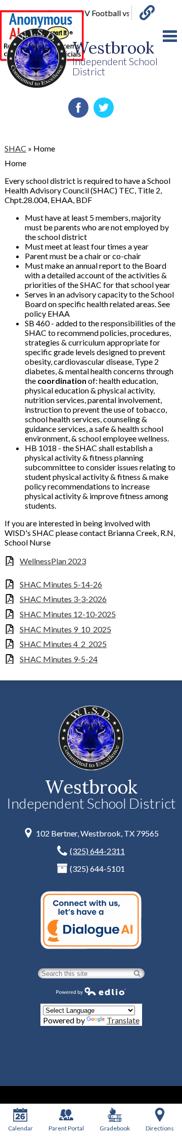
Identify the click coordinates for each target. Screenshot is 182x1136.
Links (143, 12)
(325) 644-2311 (97, 851)
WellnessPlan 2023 (53, 561)
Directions (160, 1128)
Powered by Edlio (91, 991)
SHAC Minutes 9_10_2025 (65, 629)
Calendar (20, 1128)
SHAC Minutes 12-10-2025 (68, 614)
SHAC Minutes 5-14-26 (61, 584)
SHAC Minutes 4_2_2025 (63, 644)
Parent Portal (66, 1128)
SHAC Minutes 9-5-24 (59, 659)
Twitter (104, 107)
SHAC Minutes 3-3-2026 (63, 599)
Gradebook (115, 1128)
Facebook (78, 107)
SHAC (15, 148)
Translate (123, 1020)
